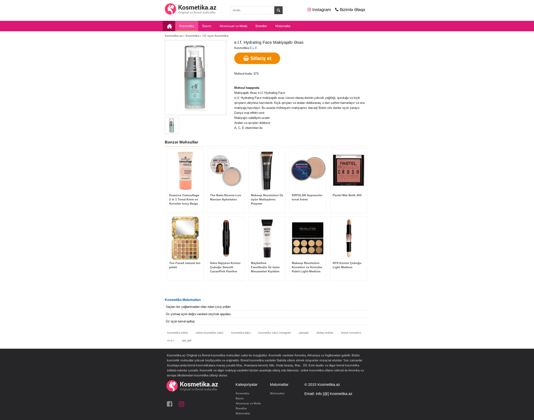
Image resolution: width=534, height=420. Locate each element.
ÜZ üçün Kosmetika (215, 35)
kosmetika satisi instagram (274, 332)
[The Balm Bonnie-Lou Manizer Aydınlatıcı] (226, 170)
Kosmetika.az (174, 35)
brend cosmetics (351, 332)
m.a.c (170, 340)
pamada (304, 332)
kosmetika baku (241, 332)
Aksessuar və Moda (233, 26)
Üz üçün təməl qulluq (180, 321)
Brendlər (261, 26)
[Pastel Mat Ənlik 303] (349, 170)
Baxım (206, 26)
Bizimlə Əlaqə (352, 9)
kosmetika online (177, 332)
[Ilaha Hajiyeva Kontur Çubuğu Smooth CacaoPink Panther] (226, 238)
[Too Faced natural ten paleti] (185, 238)
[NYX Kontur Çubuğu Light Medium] (349, 238)
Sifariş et (260, 58)
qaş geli (186, 340)
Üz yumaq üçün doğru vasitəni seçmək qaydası (198, 314)
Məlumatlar (283, 26)
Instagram (321, 9)
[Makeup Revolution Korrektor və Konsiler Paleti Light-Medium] (308, 238)
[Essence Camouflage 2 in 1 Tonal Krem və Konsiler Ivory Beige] (185, 170)
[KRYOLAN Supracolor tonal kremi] (308, 170)
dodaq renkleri (324, 332)
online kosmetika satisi (209, 332)
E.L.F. (253, 48)
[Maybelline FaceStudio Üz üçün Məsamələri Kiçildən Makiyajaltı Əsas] (267, 238)
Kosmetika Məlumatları (183, 300)
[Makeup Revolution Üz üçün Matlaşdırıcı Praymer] (267, 170)
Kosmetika (186, 26)
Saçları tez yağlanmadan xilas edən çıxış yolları (198, 306)
